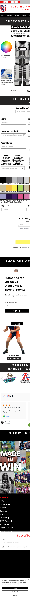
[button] (17, 323)
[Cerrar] (28, 580)
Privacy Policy (16, 584)
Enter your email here (11, 302)
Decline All (15, 592)
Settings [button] (15, 595)
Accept (15, 588)
